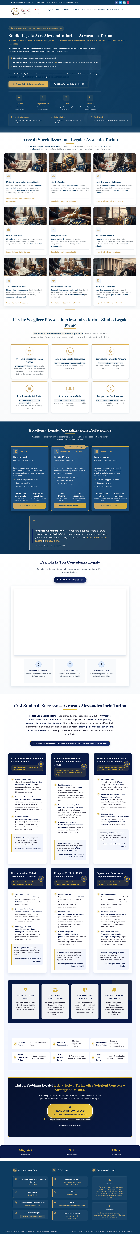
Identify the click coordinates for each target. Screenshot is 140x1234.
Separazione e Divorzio (61, 286)
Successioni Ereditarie (16, 286)
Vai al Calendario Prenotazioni (71, 580)
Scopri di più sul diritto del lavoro (18, 252)
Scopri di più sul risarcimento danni (109, 252)
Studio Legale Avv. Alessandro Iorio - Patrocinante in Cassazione (36, 1231)
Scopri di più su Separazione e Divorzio (66, 303)
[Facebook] (116, 2)
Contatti (38, 14)
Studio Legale (47, 10)
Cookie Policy (112, 1231)
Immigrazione (99, 10)
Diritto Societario (59, 181)
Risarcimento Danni (105, 235)
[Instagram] (128, 2)
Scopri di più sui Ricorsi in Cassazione (110, 303)
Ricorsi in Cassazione (105, 286)
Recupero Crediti (59, 235)
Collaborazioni (89, 1231)
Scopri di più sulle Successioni (17, 303)
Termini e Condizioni (125, 1231)
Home (37, 10)
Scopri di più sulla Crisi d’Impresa (108, 201)
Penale (90, 10)
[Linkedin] (124, 2)
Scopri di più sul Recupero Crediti (63, 252)
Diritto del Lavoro (14, 235)
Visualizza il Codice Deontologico (32, 1216)
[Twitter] (120, 2)
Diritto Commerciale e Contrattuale (22, 181)
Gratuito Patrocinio (115, 10)
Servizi (57, 10)
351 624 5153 (40, 2)
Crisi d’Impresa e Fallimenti (108, 181)
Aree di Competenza (70, 10)
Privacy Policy (101, 1231)
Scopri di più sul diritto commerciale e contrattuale (20, 200)
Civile (82, 10)
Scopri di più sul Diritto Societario (63, 201)
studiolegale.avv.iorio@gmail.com (23, 2)
